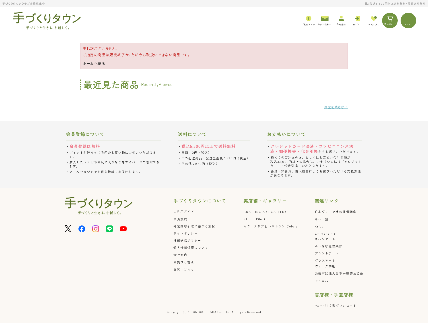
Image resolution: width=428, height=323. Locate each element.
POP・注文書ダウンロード (336, 305)
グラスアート (325, 260)
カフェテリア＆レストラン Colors (270, 226)
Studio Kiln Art (256, 219)
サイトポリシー (185, 233)
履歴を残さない (336, 107)
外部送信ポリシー (187, 240)
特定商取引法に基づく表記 (194, 226)
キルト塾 (322, 219)
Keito (319, 226)
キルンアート (325, 239)
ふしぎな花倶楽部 (329, 246)
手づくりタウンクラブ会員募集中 (23, 3)
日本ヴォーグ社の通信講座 (335, 211)
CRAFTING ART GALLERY (265, 211)
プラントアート (327, 253)
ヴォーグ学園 (325, 266)
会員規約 (180, 219)
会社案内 (180, 254)
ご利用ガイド (183, 211)
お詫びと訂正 (183, 262)
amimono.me (325, 233)
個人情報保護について (190, 247)
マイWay (322, 280)
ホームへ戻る (94, 63)
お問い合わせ (183, 269)
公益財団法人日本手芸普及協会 (339, 273)
